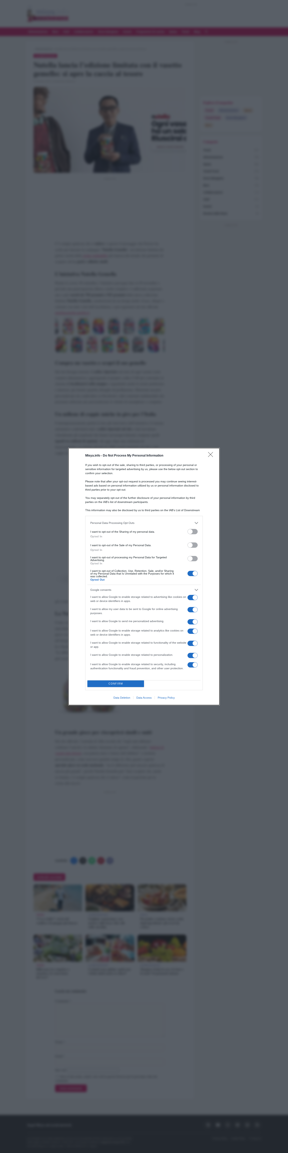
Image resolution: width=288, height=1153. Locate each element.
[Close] (212, 455)
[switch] (192, 531)
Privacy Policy (166, 697)
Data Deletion (121, 697)
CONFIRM (116, 683)
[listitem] (144, 523)
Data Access (144, 697)
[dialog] (144, 576)
